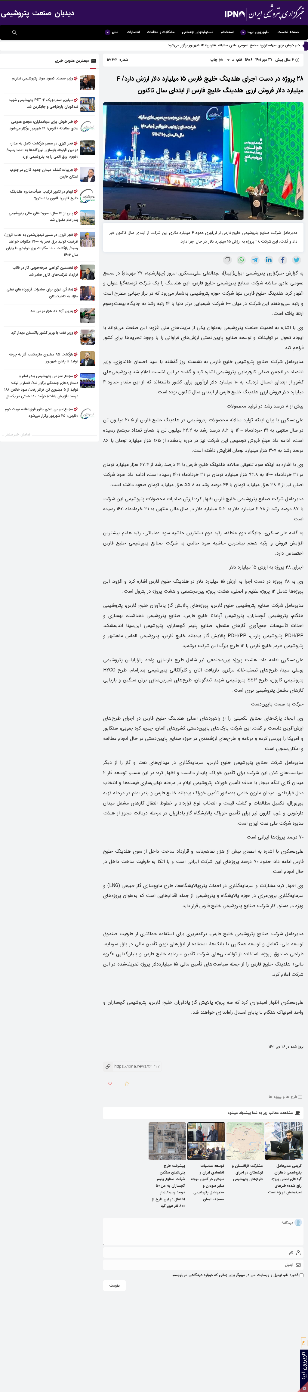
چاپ (214, 60)
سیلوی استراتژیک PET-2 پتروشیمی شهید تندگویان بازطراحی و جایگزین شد (43, 103)
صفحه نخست (288, 32)
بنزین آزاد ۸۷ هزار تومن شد (51, 311)
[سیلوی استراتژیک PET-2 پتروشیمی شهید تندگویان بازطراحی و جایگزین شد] (87, 104)
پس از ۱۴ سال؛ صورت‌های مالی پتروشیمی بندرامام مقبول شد (43, 216)
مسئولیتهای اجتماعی (198, 32)
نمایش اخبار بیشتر (17, 434)
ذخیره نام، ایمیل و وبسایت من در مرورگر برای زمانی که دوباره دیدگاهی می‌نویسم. (235, 1275)
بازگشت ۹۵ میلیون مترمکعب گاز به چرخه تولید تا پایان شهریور (43, 358)
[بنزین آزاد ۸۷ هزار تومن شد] (87, 315)
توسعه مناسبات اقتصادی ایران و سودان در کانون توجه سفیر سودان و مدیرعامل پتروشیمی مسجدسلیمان (207, 1182)
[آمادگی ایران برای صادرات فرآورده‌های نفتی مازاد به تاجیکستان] (87, 293)
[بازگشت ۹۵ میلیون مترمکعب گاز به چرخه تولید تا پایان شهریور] (87, 358)
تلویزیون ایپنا (258, 32)
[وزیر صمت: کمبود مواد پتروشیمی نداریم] (87, 82)
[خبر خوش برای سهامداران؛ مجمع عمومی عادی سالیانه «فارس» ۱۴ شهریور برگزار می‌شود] (87, 126)
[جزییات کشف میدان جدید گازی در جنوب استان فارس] (87, 174)
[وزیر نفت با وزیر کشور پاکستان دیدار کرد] (87, 337)
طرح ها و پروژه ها (283, 1097)
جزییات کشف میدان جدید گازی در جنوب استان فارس (44, 173)
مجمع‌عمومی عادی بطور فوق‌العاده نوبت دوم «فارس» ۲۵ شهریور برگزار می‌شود (41, 412)
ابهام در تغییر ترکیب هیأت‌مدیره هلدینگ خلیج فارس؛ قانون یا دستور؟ (44, 195)
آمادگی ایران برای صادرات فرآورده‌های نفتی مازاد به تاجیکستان (42, 293)
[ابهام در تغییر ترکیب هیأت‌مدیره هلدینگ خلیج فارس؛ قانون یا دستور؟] (87, 195)
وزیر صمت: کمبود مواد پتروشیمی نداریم (42, 78)
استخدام (227, 32)
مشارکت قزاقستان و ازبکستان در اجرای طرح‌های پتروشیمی (247, 1172)
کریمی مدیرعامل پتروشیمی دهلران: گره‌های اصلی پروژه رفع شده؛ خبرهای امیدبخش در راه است (285, 1179)
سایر (115, 32)
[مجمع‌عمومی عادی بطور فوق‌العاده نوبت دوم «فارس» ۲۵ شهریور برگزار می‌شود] (87, 413)
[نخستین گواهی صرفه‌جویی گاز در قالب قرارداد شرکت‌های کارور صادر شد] (87, 272)
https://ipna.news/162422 (131, 1066)
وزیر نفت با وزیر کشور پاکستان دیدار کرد (42, 333)
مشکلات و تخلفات (161, 32)
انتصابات (133, 32)
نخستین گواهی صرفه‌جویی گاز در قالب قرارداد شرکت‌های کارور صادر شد (45, 271)
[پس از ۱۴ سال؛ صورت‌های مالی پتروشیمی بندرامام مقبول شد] (87, 217)
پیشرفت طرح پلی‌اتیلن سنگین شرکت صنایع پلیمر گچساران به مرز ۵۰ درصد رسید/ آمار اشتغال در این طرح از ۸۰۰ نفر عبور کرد (168, 1186)
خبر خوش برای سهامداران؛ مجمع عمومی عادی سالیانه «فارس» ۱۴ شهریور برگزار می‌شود (234, 45)
